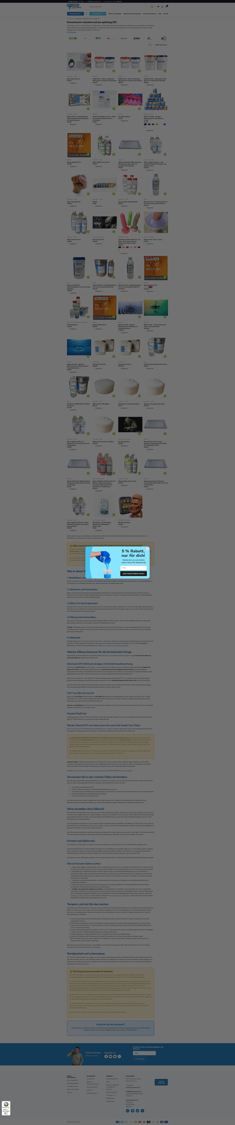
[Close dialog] (147, 548)
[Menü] (9, 1102)
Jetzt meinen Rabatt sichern (133, 573)
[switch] (6, 1113)
